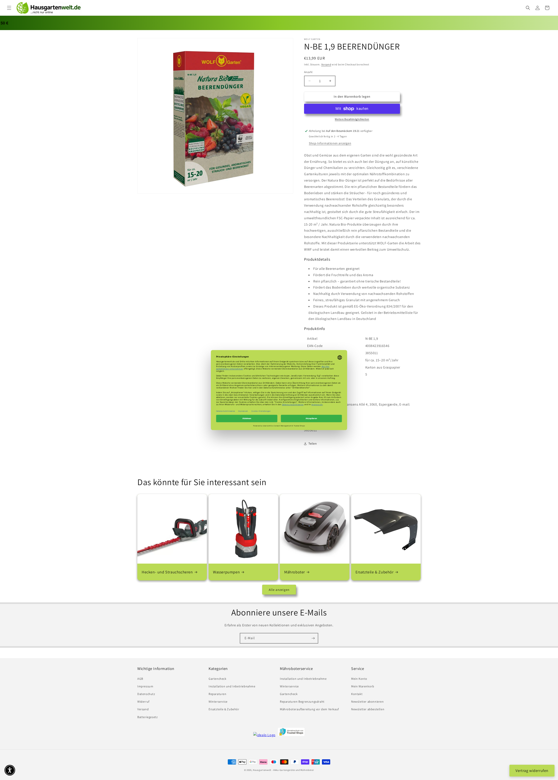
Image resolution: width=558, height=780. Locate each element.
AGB (140, 679)
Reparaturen (217, 694)
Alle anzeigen (279, 590)
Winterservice (218, 702)
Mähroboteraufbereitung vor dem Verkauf (309, 709)
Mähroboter (294, 571)
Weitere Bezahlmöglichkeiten (352, 119)
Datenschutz (146, 694)
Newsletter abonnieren (367, 702)
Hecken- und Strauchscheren (167, 571)
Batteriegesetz (147, 717)
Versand (326, 64)
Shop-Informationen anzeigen (330, 143)
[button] (9, 8)
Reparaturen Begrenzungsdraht (302, 702)
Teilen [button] (312, 443)
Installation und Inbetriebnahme (232, 686)
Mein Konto (359, 679)
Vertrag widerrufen (531, 770)
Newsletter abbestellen (367, 709)
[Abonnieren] (313, 638)
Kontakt (356, 694)
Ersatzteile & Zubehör (375, 571)
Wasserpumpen (226, 571)
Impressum (145, 686)
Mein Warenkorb (362, 686)
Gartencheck (217, 679)
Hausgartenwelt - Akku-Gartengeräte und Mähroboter (283, 770)
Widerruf (143, 702)
